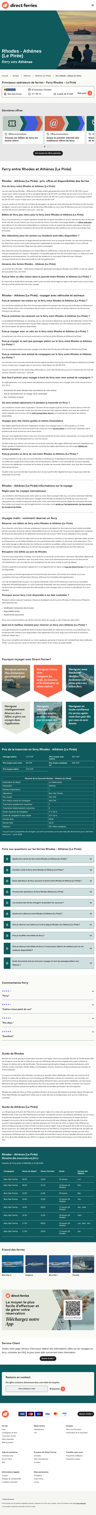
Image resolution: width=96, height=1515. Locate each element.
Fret (35, 1433)
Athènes (27, 76)
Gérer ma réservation (73, 1429)
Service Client (7, 1459)
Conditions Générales (10, 1482)
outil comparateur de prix (43, 413)
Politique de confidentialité (11, 1479)
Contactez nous (7, 1456)
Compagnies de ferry (9, 1433)
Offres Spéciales (8, 1439)
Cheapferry (38, 1475)
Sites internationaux (41, 1459)
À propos (37, 1462)
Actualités (37, 1456)
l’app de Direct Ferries (73, 567)
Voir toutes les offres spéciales (48, 153)
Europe (16, 76)
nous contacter (81, 1503)
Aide (3, 1462)
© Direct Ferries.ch (8, 1499)
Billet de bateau (7, 1442)
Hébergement (39, 1429)
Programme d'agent (73, 1459)
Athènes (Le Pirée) (43, 76)
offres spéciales (85, 222)
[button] (49, 859)
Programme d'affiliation (74, 1456)
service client (58, 429)
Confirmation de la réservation (77, 1433)
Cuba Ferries (38, 1479)
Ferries (36, 1482)
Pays (4, 1429)
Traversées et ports (9, 1436)
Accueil (5, 76)
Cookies (5, 1475)
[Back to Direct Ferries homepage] (19, 5)
